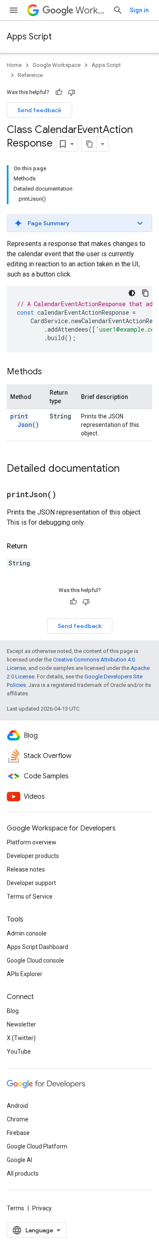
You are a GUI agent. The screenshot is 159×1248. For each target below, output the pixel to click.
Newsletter (21, 1024)
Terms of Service (30, 896)
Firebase (18, 1132)
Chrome (17, 1119)
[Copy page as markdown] (89, 144)
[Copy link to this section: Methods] (50, 372)
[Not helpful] (71, 92)
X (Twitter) (21, 1038)
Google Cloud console (35, 960)
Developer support (31, 883)
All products (23, 1173)
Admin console (27, 933)
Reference (30, 75)
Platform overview (31, 842)
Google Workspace (57, 65)
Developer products (33, 855)
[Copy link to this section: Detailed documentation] (128, 469)
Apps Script (29, 36)
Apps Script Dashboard (37, 947)
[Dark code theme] (132, 293)
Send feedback (39, 110)
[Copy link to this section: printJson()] (67, 495)
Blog (13, 1010)
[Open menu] (13, 10)
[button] (79, 223)
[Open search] (118, 10)
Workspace (90, 10)
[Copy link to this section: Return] (35, 546)
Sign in (139, 10)
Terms (15, 1208)
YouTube (19, 1051)
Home (14, 65)
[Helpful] (59, 92)
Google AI (19, 1160)
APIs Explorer (24, 974)
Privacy (42, 1208)
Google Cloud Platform (37, 1146)
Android (17, 1105)
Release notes (26, 869)
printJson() (24, 420)
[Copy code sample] (145, 293)
